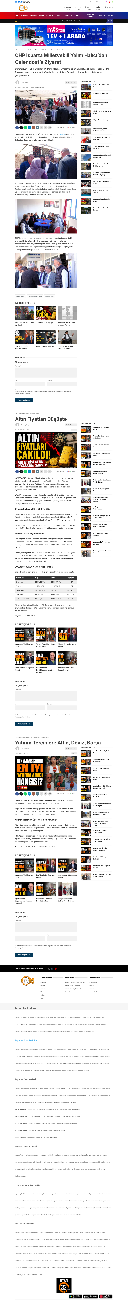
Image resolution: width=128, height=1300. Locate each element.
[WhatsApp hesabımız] (112, 2)
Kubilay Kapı (25, 425)
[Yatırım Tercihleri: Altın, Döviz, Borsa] (46, 635)
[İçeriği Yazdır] (37, 127)
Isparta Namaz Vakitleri (72, 986)
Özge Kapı (24, 82)
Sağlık (42, 995)
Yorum (18, 366)
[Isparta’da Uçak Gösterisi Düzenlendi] (86, 160)
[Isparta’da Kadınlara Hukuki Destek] (67, 658)
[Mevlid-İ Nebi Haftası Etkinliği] (86, 195)
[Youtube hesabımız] (109, 2)
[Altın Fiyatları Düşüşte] (46, 313)
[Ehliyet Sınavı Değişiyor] (46, 337)
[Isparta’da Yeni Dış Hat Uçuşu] (24, 635)
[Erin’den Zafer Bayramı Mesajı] (67, 635)
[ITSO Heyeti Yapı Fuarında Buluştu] (86, 187)
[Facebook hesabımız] (100, 2)
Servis (102, 16)
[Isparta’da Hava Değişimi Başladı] (86, 204)
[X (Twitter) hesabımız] (103, 2)
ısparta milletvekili (35, 296)
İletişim (92, 989)
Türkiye (78, 16)
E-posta (50, 380)
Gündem (33, 16)
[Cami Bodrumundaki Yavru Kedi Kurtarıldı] (86, 169)
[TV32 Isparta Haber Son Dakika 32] (22, 11)
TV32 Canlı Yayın (90, 15)
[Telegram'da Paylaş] (29, 127)
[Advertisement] (97, 229)
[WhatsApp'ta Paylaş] (25, 127)
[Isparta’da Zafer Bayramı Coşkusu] (86, 547)
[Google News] (71, 127)
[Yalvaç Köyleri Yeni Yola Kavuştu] (86, 213)
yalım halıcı (50, 296)
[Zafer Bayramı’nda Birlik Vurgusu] (86, 143)
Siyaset (59, 16)
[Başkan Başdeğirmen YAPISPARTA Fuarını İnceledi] (86, 503)
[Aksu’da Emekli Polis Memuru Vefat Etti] (86, 529)
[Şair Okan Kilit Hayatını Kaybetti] (86, 538)
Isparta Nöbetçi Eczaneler (73, 989)
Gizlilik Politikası (95, 992)
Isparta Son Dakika (26, 1040)
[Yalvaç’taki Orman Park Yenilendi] (24, 313)
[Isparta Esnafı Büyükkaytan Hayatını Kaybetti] (46, 658)
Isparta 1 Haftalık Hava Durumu (75, 982)
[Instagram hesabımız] (106, 2)
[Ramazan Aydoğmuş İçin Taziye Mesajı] (86, 521)
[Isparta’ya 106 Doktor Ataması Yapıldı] (67, 313)
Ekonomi (50, 16)
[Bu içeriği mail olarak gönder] (33, 127)
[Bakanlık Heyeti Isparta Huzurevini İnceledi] (86, 494)
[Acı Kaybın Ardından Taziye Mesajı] (86, 512)
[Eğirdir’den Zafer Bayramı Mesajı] (24, 337)
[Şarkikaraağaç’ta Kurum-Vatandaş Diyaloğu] (86, 178)
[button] (17, 15)
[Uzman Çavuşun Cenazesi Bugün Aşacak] (86, 556)
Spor (41, 16)
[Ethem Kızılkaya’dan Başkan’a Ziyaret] (67, 337)
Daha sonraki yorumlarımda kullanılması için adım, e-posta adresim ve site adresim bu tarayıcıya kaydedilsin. (43, 392)
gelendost (21, 296)
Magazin (68, 16)
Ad (17, 380)
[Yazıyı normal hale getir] (50, 127)
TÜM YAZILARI (71, 82)
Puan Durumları (70, 992)
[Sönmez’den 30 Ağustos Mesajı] (24, 658)
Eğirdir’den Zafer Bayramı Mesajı (28, 21)
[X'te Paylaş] (21, 127)
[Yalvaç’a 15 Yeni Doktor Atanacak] (86, 151)
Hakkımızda (93, 982)
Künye (92, 986)
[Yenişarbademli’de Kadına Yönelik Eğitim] (86, 485)
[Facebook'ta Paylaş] (17, 127)
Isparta (24, 16)
